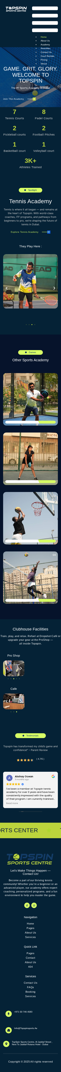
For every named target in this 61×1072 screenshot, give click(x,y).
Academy (45, 44)
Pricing (44, 60)
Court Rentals (47, 56)
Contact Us (46, 52)
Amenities (45, 48)
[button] (45, 20)
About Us (45, 40)
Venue (44, 63)
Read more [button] (12, 803)
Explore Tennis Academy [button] (24, 232)
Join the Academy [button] (13, 99)
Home (44, 37)
